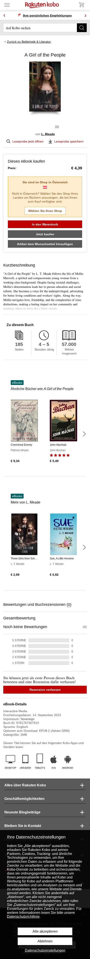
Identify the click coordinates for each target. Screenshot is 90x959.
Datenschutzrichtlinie (23, 916)
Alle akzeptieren (45, 931)
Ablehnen (45, 941)
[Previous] (4, 15)
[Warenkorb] (81, 5)
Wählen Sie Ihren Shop (45, 211)
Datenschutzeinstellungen (45, 950)
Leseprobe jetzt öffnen (27, 141)
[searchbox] (45, 27)
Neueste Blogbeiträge (22, 812)
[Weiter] (84, 433)
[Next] (85, 15)
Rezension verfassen (45, 689)
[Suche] (82, 27)
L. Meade (48, 134)
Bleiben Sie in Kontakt (22, 826)
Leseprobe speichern (68, 141)
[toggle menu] (7, 5)
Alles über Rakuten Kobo (25, 785)
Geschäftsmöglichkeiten (24, 799)
